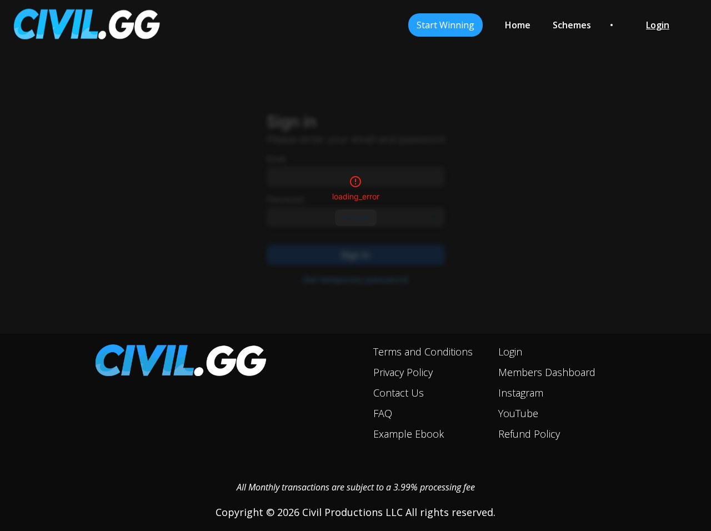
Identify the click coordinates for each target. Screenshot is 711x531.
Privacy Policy (403, 372)
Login (510, 351)
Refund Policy (529, 433)
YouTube (518, 413)
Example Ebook (408, 433)
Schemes (572, 25)
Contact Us (398, 392)
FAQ (382, 413)
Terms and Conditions (423, 351)
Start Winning (445, 25)
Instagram (520, 392)
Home (517, 25)
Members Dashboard (546, 372)
